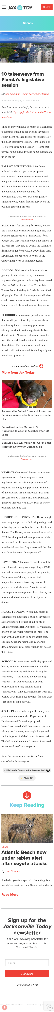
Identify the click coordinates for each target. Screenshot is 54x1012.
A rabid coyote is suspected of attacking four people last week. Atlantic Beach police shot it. (27, 882)
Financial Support (32, 1005)
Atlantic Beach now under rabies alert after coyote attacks (24, 857)
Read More (9, 894)
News (28, 23)
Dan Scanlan (12, 871)
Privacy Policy (46, 1005)
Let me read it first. (27, 985)
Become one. (27, 219)
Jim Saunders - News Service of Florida (27, 94)
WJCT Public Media (17, 1005)
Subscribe (27, 973)
